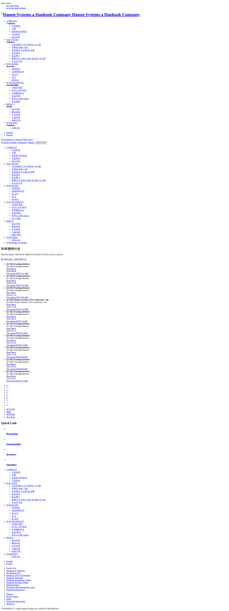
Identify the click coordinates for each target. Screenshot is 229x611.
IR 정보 (15, 80)
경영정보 (16, 69)
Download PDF (17, 273)
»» (7, 404)
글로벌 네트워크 (19, 31)
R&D (8, 412)
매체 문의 (16, 120)
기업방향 (16, 26)
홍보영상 (16, 112)
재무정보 (10, 414)
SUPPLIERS (11, 123)
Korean (9, 135)
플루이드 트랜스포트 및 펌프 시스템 (29, 58)
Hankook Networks (14, 578)
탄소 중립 (16, 218)
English (9, 132)
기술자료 (16, 117)
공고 (14, 77)
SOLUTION (11, 483)
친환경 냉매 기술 (20, 47)
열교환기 (16, 56)
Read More (11, 269)
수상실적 (16, 115)
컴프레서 (16, 53)
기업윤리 (16, 34)
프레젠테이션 (18, 72)
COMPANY (11, 21)
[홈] (18, 142)
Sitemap (9, 594)
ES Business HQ (13, 573)
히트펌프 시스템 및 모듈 (23, 50)
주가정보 (10, 417)
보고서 (15, 74)
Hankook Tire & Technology (18, 575)
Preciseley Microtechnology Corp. (20, 587)
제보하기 (10, 604)
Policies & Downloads (15, 601)
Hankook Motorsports (15, 590)
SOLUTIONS (12, 40)
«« (7, 385)
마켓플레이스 (18, 93)
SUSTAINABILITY (15, 83)
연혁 (14, 29)
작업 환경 (16, 96)
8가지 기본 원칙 (19, 90)
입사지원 (16, 37)
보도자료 (16, 109)
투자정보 (8, 259)
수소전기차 (17, 61)
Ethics (9, 599)
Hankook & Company (15, 570)
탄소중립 (16, 101)
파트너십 (16, 128)
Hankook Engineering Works (18, 580)
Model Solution (12, 585)
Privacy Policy (12, 596)
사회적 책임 (17, 87)
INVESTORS (12, 64)
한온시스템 (20, 99)
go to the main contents (16, 8)
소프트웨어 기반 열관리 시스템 (26, 45)
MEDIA (9, 104)
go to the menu (12, 6)
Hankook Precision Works (17, 582)
